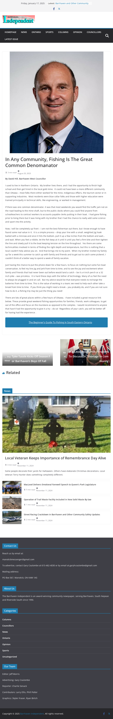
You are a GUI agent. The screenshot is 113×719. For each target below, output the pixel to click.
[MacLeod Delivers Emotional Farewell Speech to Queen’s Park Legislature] (11, 487)
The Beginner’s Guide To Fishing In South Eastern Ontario (60, 322)
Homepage (10, 32)
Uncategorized (9, 656)
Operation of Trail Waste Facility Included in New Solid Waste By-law (57, 499)
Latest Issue (11, 39)
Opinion (77, 32)
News (24, 32)
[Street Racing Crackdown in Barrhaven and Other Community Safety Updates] (11, 517)
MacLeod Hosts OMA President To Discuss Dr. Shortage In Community (85, 356)
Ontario (36, 32)
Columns (63, 32)
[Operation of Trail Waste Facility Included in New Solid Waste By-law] (11, 502)
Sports (49, 32)
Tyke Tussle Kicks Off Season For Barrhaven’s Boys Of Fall (27, 359)
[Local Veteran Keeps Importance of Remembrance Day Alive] (56, 424)
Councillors (94, 32)
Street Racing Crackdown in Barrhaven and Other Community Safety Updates (62, 514)
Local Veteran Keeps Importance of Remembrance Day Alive (55, 457)
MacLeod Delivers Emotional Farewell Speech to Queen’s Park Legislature (60, 484)
